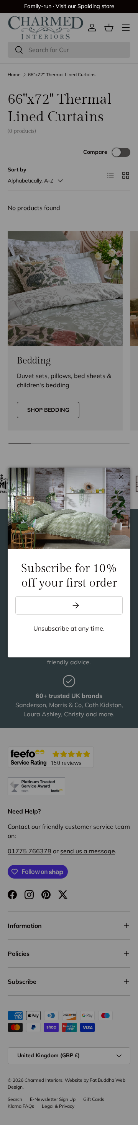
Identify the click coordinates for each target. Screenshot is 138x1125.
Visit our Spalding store (85, 6)
